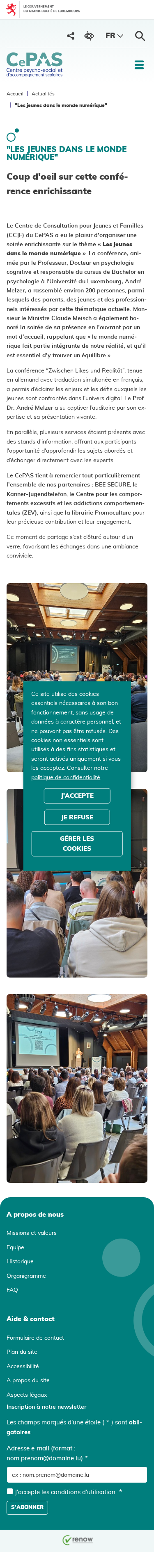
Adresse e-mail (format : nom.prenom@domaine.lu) (47, 1453)
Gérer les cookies (77, 843)
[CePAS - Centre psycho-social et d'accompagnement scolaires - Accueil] (34, 64)
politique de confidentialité (65, 777)
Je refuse (77, 817)
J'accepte (77, 796)
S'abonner (27, 1507)
